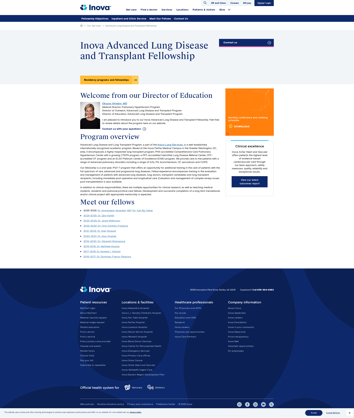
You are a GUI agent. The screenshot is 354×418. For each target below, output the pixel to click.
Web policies (87, 404)
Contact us (230, 42)
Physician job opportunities (190, 332)
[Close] (350, 413)
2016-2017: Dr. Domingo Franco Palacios (107, 256)
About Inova (234, 308)
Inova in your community (241, 327)
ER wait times (218, 3)
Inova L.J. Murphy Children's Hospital (141, 313)
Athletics (160, 387)
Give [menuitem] (222, 9)
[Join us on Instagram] (255, 404)
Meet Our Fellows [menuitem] (160, 18)
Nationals (137, 387)
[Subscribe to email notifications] (239, 404)
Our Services (94, 25)
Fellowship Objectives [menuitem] (94, 18)
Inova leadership (237, 313)
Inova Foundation (237, 322)
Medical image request (92, 322)
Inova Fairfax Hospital (133, 322)
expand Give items (229, 10)
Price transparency (238, 336)
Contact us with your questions (121, 128)
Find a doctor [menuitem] (149, 9)
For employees (236, 351)
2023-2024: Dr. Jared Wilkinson (102, 220)
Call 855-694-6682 (263, 289)
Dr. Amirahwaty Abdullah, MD (114, 210)
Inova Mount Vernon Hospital (137, 332)
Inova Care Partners (185, 336)
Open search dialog (205, 3)
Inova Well (233, 341)
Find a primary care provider (95, 341)
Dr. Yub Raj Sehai (143, 210)
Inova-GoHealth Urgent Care (137, 369)
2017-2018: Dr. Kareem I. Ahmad (102, 251)
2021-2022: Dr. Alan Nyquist (100, 230)
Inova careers (182, 327)
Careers (234, 3)
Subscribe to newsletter (93, 365)
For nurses (180, 313)
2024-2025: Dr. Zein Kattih (99, 215)
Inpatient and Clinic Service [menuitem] (129, 18)
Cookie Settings (333, 413)
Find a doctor (87, 332)
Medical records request (93, 317)
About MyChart (88, 313)
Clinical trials (87, 355)
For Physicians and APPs (188, 308)
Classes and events (90, 346)
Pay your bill (86, 360)
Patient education (89, 327)
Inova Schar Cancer (132, 360)
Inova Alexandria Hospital (135, 308)
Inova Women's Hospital (134, 336)
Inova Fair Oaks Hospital (135, 317)
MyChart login (87, 308)
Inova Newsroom (237, 332)
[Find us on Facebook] (247, 404)
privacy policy (135, 412)
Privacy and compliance (140, 404)
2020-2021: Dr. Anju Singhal (100, 236)
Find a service (87, 336)
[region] (177, 413)
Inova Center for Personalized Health (141, 346)
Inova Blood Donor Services (136, 341)
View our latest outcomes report (250, 181)
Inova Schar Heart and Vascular (138, 365)
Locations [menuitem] (182, 9)
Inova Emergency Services (136, 351)
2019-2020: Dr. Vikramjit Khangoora (104, 241)
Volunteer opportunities (241, 346)
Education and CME (185, 317)
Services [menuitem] (167, 9)
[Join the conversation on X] (271, 404)
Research (180, 322)
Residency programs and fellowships (106, 79)
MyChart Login (264, 3)
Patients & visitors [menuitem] (204, 9)
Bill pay (247, 3)
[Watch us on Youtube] (263, 404)
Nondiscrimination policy (110, 404)
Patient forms (87, 351)
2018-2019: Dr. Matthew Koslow (102, 246)
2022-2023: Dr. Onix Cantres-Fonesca (106, 225)
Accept (314, 413)
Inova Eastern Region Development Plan (143, 374)
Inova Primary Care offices (136, 355)
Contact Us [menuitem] (181, 18)
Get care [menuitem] (131, 9)
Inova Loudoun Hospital (134, 327)
